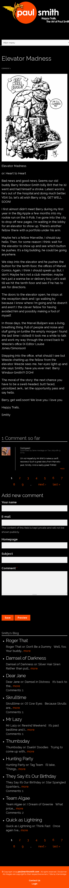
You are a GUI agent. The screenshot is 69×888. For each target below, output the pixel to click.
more (27, 651)
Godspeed (25, 448)
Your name (9, 502)
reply (62, 468)
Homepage (10, 539)
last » (56, 484)
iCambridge (61, 874)
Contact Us (34, 880)
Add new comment (11, 425)
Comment (9, 568)
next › (42, 484)
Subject (7, 553)
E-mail (6, 516)
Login (34, 884)
